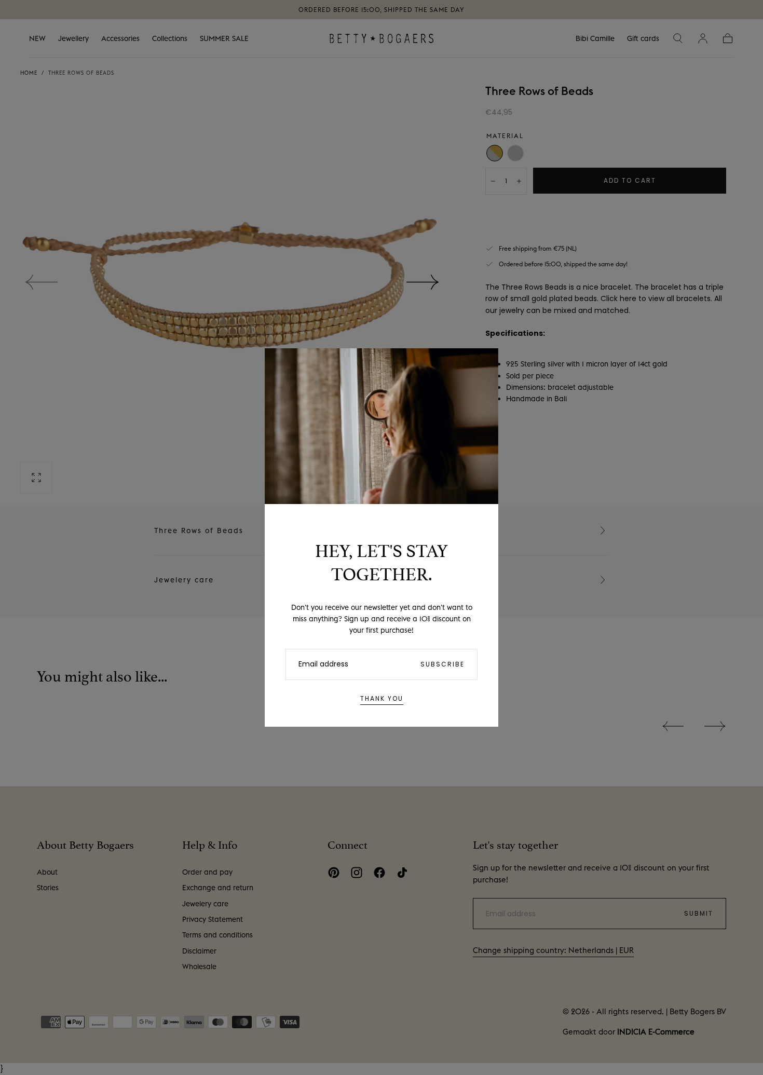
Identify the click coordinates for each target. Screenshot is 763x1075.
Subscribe (442, 664)
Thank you (381, 698)
